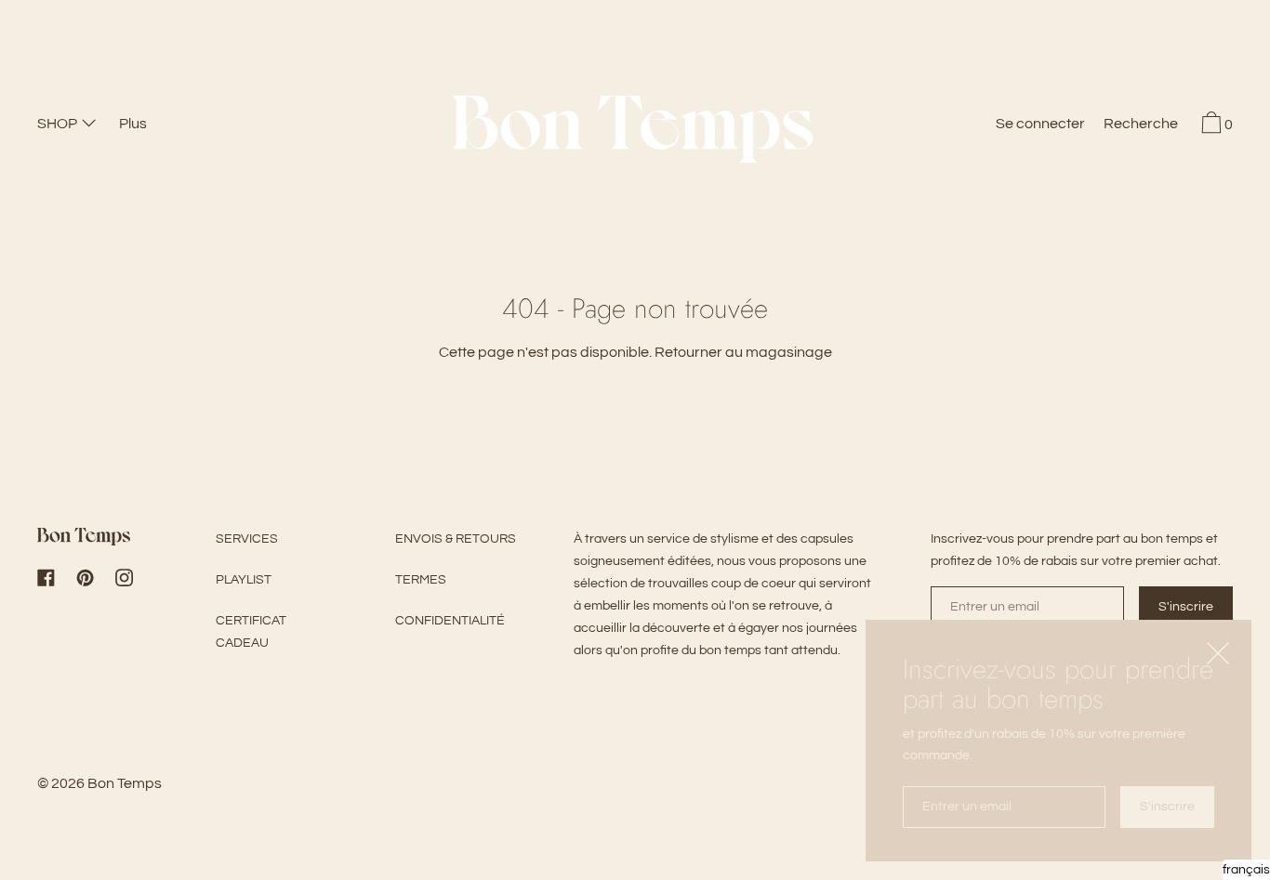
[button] (1140, 126)
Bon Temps (124, 783)
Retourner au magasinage (743, 352)
